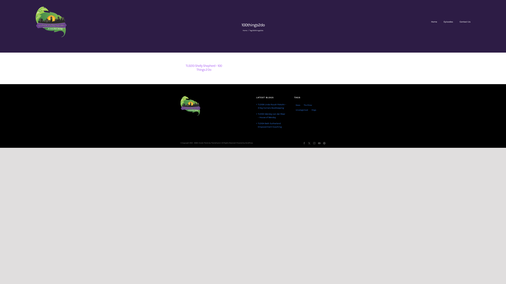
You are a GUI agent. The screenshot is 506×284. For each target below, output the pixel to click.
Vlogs (314, 110)
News (298, 105)
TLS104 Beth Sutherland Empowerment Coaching (270, 125)
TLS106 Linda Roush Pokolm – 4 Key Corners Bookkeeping (272, 106)
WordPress (249, 143)
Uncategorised (302, 110)
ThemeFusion (216, 143)
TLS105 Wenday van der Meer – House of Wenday (271, 116)
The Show (308, 105)
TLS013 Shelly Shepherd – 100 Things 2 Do (204, 68)
